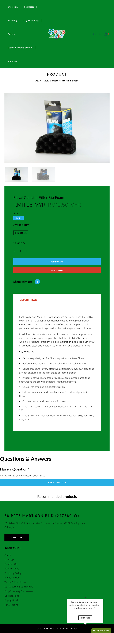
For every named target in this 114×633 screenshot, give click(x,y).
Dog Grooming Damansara (19, 591)
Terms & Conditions (15, 582)
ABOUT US (16, 537)
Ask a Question (57, 482)
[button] (88, 630)
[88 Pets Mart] (57, 33)
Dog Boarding (11, 595)
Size (15, 213)
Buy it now (57, 270)
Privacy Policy (11, 577)
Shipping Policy (12, 573)
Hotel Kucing (11, 604)
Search (8, 555)
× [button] (85, 597)
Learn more (85, 618)
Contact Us (10, 564)
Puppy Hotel (11, 600)
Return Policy (11, 568)
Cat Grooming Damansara (18, 586)
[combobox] (18, 218)
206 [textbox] (18, 217)
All (37, 80)
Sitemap (9, 559)
